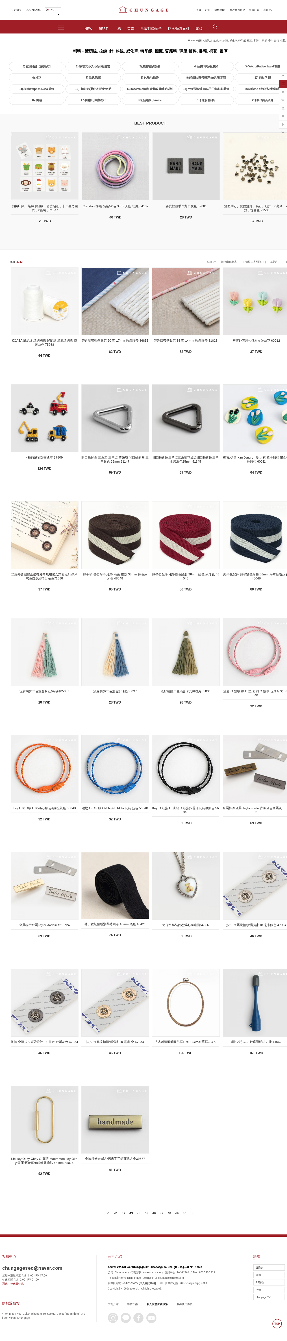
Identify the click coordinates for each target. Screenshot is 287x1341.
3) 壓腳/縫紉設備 (149, 66)
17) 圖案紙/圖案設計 (93, 100)
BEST (103, 29)
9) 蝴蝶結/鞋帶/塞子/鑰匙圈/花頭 (206, 77)
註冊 (208, 10)
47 (161, 1213)
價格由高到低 (253, 261)
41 (116, 1213)
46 (154, 1213)
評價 (258, 1275)
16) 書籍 (37, 100)
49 (177, 1213)
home (191, 40)
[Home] (283, 89)
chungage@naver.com (171, 1277)
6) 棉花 (36, 77)
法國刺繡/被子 (151, 29)
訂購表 (259, 1267)
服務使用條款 (184, 1304)
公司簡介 (16, 10)
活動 (258, 1289)
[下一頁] (192, 1213)
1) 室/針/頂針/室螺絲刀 (37, 66)
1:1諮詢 (260, 1282)
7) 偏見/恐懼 (93, 77)
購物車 (218, 10)
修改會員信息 (237, 10)
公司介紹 (113, 1304)
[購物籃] (283, 97)
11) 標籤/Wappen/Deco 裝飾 (36, 89)
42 (123, 1213)
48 (169, 1213)
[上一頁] (108, 1213)
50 (184, 1213)
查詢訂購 (254, 10)
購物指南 (132, 1304)
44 (139, 1213)
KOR (54, 10)
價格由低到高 (229, 261)
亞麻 (130, 29)
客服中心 (268, 10)
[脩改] (283, 105)
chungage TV (263, 1297)
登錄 (198, 10)
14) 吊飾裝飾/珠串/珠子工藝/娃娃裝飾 (206, 89)
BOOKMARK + (34, 10)
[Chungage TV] (283, 122)
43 (131, 1213)
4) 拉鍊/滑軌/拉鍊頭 (206, 66)
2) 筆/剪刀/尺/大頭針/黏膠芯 (93, 66)
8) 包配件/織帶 (150, 77)
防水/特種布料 (178, 29)
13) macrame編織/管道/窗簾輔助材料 (150, 89)
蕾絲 (199, 29)
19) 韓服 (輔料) (206, 100)
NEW (88, 29)
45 (146, 1213)
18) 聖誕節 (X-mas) (149, 100)
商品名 (274, 261)
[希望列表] (283, 114)
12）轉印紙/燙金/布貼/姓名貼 (93, 89)
